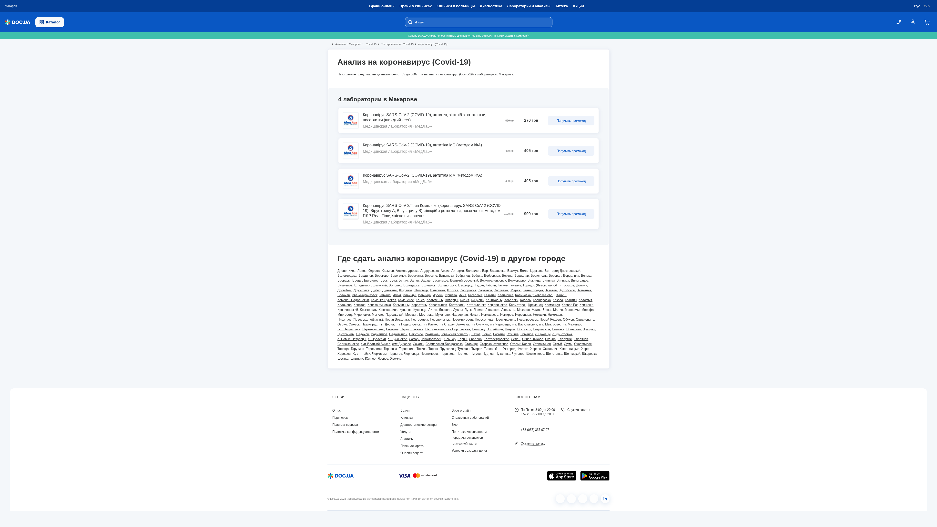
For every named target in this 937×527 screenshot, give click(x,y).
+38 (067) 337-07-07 (535, 430)
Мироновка (362, 314)
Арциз (445, 271)
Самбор (450, 339)
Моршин (411, 314)
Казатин (490, 295)
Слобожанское (348, 344)
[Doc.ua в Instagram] (571, 498)
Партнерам (340, 417)
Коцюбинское (497, 305)
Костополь (457, 305)
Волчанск (428, 285)
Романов (526, 334)
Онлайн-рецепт (411, 453)
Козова (558, 300)
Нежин (474, 314)
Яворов (382, 358)
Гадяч (479, 285)
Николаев (555, 314)
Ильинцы (409, 295)
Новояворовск (527, 319)
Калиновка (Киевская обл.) (534, 295)
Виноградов (579, 280)
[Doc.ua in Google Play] (595, 476)
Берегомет (398, 275)
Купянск (405, 310)
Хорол (586, 349)
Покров (510, 329)
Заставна (501, 290)
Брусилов (371, 280)
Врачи (404, 410)
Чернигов (395, 353)
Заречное (485, 290)
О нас (336, 410)
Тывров (476, 349)
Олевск (354, 324)
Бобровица (492, 275)
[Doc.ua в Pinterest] (605, 498)
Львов (362, 271)
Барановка (497, 271)
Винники (548, 280)
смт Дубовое (401, 344)
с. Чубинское (397, 339)
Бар (485, 271)
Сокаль (418, 344)
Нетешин (539, 314)
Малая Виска (541, 310)
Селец (515, 339)
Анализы (406, 439)
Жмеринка (437, 290)
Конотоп (360, 305)
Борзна (507, 275)
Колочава (344, 305)
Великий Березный (464, 280)
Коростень (419, 305)
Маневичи (572, 310)
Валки (414, 280)
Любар (478, 310)
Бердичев (365, 275)
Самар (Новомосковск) (425, 339)
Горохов (568, 285)
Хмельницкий (569, 349)
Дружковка (361, 290)
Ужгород (509, 349)
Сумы (568, 344)
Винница (563, 280)
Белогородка (346, 275)
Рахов (475, 334)
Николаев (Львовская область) (360, 319)
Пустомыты (345, 334)
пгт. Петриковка (348, 329)
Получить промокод (571, 120)
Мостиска (426, 314)
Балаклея (473, 271)
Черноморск (429, 353)
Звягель (551, 290)
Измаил (385, 295)
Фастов (523, 349)
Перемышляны (373, 329)
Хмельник (550, 349)
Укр (927, 6)
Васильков (440, 280)
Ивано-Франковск (364, 295)
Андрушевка (429, 271)
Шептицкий (572, 353)
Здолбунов (567, 290)
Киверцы (451, 300)
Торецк (433, 349)
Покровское (541, 329)
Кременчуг (552, 305)
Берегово (381, 275)
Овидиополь (585, 319)
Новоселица (484, 319)
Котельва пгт (476, 305)
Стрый (557, 344)
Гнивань (515, 285)
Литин (432, 310)
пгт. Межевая (571, 324)
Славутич (565, 339)
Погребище (495, 329)
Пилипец (478, 329)
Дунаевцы (389, 290)
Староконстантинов (494, 344)
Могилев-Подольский (387, 314)
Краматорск (517, 305)
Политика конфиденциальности (355, 432)
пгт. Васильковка (524, 324)
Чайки (365, 353)
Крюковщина (388, 310)
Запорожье (468, 290)
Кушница (419, 310)
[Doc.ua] (17, 22)
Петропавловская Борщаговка (447, 329)
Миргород (344, 314)
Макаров (523, 310)
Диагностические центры (418, 424)
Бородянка (571, 275)
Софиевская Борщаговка (444, 344)
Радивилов (379, 334)
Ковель (525, 300)
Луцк (468, 310)
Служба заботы (578, 410)
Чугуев (475, 353)
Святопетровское (496, 339)
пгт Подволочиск (408, 324)
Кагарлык (475, 295)
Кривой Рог (570, 305)
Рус (917, 6)
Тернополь (407, 349)
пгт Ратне (430, 324)
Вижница (534, 280)
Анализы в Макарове (346, 44)
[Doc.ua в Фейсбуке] (560, 498)
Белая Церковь (531, 271)
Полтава (558, 329)
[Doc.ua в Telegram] (582, 498)
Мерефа (587, 310)
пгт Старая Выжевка (454, 324)
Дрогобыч (344, 290)
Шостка (342, 358)
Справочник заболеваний (470, 417)
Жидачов (405, 290)
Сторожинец (542, 344)
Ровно (486, 334)
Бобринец (463, 275)
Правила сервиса (345, 424)
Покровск (524, 329)
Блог (455, 424)
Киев (352, 271)
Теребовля (374, 349)
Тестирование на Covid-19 (395, 44)
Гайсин (491, 285)
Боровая (555, 275)
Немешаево (489, 314)
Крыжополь (368, 310)
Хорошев (344, 353)
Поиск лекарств (412, 446)
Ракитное (416, 334)
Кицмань (477, 300)
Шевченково (535, 353)
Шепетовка (554, 353)
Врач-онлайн (461, 410)
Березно (431, 275)
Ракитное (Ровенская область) (447, 334)
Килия (464, 300)
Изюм (397, 295)
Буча (393, 280)
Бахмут (512, 271)
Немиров (506, 314)
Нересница (523, 314)
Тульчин (463, 349)
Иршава (451, 295)
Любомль (508, 310)
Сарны (462, 339)
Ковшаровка (542, 300)
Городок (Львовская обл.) (541, 285)
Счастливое (583, 344)
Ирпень (438, 295)
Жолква (452, 290)
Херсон (535, 349)
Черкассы (379, 353)
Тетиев (422, 349)
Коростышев (438, 305)
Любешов (492, 310)
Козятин (571, 300)
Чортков (462, 353)
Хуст (356, 353)
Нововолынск (440, 319)
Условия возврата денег (469, 450)
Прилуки (589, 329)
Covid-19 (369, 44)
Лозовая (445, 310)
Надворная (460, 314)
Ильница (424, 295)
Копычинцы (401, 305)
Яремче (395, 358)
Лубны (458, 310)
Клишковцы (494, 300)
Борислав (521, 275)
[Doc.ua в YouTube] (594, 498)
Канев (420, 300)
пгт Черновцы (500, 324)
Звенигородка (533, 290)
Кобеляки (511, 300)
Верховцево (517, 280)
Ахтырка (457, 271)
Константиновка (379, 305)
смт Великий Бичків (375, 344)
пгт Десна (386, 324)
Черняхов (447, 353)
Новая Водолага (397, 319)
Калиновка (505, 295)
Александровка (407, 271)
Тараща (343, 349)
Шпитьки (356, 358)
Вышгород (465, 285)
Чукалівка (503, 353)
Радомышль (398, 334)
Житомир (421, 290)
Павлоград (369, 324)
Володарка (411, 285)
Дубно (375, 290)
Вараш (425, 280)
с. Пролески (377, 339)
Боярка (586, 275)
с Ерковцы (542, 334)
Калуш (561, 295)
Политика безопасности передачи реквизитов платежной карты (469, 437)
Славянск (581, 339)
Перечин (392, 329)
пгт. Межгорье (549, 324)
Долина (581, 285)
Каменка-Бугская (383, 300)
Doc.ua (334, 498)
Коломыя (585, 300)
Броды (357, 280)
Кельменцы (435, 300)
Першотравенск (411, 329)
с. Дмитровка (562, 334)
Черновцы (411, 353)
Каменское (406, 300)
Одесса (374, 271)
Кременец (535, 305)
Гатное (503, 285)
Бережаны (415, 275)
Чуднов (488, 353)
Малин (558, 310)
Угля (498, 349)
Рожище (513, 334)
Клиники (406, 417)
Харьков (388, 271)
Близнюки (446, 275)
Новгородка (419, 319)
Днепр (341, 271)
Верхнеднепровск (493, 280)
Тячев (488, 349)
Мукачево (442, 314)
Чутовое (518, 353)
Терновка (390, 349)
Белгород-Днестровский (562, 271)
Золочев (343, 295)
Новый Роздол (550, 319)
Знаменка (584, 290)
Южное (370, 358)
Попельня (573, 329)
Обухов (568, 319)
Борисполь (539, 275)
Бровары (343, 280)
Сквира (550, 339)
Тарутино (357, 349)
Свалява (475, 339)
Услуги (405, 432)
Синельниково (532, 339)
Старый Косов (520, 344)
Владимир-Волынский (370, 285)
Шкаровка (589, 353)
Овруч (342, 324)
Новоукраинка (505, 319)
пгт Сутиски (479, 324)
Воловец (395, 285)
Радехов (362, 334)
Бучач (403, 280)
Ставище (471, 344)
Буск (383, 280)
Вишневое (344, 285)
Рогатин (499, 334)
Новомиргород (462, 319)
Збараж (515, 290)
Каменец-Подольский (353, 300)
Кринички (586, 305)
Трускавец (448, 349)
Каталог (53, 22)
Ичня (462, 295)
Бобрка (477, 275)
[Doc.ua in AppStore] (561, 476)
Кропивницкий (347, 310)
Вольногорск (447, 285)
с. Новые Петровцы (351, 339)
